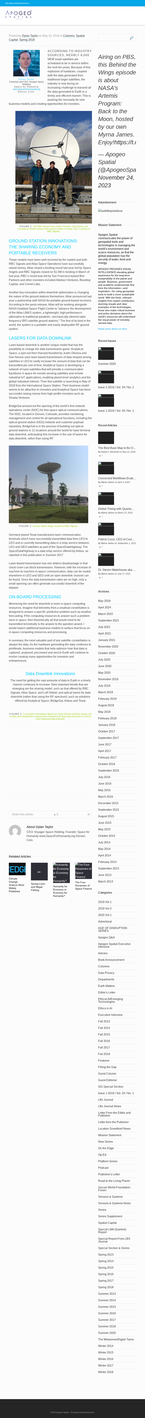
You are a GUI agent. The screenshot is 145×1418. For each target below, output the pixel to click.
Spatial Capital (107, 1222)
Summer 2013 (107, 1293)
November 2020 (108, 646)
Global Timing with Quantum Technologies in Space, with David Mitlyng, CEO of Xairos (117, 508)
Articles (103, 953)
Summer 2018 (107, 1326)
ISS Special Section (110, 1086)
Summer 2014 (107, 1300)
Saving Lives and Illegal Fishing (38, 886)
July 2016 (104, 777)
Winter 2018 (105, 1372)
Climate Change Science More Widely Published (16, 885)
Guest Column (107, 1073)
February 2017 (107, 757)
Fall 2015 (104, 1034)
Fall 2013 (104, 1021)
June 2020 (104, 666)
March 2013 (105, 881)
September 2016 (108, 770)
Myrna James (107, 482)
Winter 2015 (105, 1352)
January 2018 (106, 724)
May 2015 (104, 829)
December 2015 (108, 803)
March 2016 (105, 796)
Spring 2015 (106, 1267)
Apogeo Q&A (106, 937)
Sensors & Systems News (114, 1203)
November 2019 (108, 679)
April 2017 (104, 750)
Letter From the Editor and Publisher (114, 1114)
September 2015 (108, 809)
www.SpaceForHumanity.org (26, 89)
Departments (106, 979)
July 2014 (104, 842)
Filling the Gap (107, 1067)
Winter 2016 (105, 1358)
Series (102, 1209)
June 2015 (104, 822)
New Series (105, 1141)
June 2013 (104, 874)
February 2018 (107, 718)
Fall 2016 (104, 1040)
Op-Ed (102, 1154)
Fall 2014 (104, 1027)
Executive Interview (110, 1014)
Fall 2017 (104, 1047)
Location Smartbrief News (114, 1128)
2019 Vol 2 (105, 908)
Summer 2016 (107, 1313)
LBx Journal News (109, 1106)
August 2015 (106, 816)
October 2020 (106, 653)
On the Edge (106, 1148)
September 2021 (108, 620)
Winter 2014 (105, 1345)
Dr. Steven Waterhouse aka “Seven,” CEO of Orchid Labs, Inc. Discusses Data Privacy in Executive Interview (117, 570)
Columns (68, 35)
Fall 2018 (104, 1054)
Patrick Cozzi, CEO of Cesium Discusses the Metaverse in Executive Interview (117, 539)
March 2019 (105, 692)
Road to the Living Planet (114, 1180)
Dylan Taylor (30, 35)
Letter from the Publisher (113, 1122)
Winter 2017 (105, 1365)
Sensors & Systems (110, 1196)
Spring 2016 (106, 1274)
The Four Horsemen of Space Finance (83, 885)
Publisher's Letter (109, 1174)
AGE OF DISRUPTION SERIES (112, 929)
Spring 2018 (27, 39)
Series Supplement (110, 1216)
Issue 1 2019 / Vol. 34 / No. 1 (116, 410)
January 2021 (106, 640)
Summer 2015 (107, 1306)
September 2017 (108, 737)
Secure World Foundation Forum (114, 1189)
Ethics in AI (105, 1008)
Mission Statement (109, 1135)
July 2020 (104, 659)
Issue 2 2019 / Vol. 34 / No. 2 (116, 387)
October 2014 (106, 835)
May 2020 (104, 672)
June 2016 (104, 783)
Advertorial (105, 921)
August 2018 (106, 705)
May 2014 (104, 848)
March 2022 (105, 613)
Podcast (103, 1167)
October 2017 (106, 731)
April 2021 (104, 633)
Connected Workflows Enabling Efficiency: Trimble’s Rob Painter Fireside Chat (117, 478)
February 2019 (107, 698)
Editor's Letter (106, 992)
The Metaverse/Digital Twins (116, 1339)
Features (103, 1060)
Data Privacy (106, 972)
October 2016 (106, 764)
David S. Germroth (110, 452)
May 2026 (104, 600)
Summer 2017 (107, 1319)
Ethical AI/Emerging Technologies (110, 1000)
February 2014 (107, 861)
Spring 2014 (106, 1261)
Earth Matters (106, 985)
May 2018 (104, 711)
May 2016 (104, 790)
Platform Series (107, 1161)
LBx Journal (105, 1099)
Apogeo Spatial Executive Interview (114, 945)
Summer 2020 (107, 363)
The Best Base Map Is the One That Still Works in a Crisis (117, 448)
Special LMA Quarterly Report (112, 1231)
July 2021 (104, 626)
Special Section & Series (113, 1248)
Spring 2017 (106, 1280)
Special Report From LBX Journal (114, 1240)
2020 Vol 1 (105, 915)
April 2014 (104, 855)
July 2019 (104, 685)
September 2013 (108, 868)
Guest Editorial (107, 1080)
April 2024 (104, 607)
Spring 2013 (106, 1254)
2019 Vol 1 (105, 901)
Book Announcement (111, 959)
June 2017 (104, 744)
